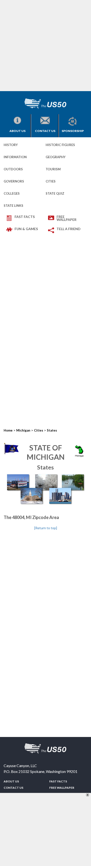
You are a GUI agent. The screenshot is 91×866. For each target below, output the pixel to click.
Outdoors (13, 169)
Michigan (23, 430)
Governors (14, 181)
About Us (17, 131)
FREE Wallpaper (66, 218)
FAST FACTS (25, 217)
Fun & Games (26, 229)
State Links (13, 206)
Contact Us (45, 131)
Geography (56, 157)
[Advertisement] (45, 45)
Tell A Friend (69, 229)
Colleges (12, 193)
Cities (51, 181)
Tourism (53, 169)
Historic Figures (60, 145)
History (11, 145)
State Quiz (55, 193)
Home (8, 430)
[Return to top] (45, 528)
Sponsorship (73, 131)
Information (15, 157)
